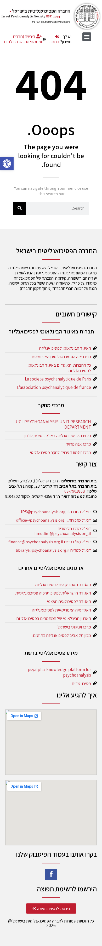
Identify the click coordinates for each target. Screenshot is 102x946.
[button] (7, 163)
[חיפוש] (19, 208)
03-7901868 (74, 491)
